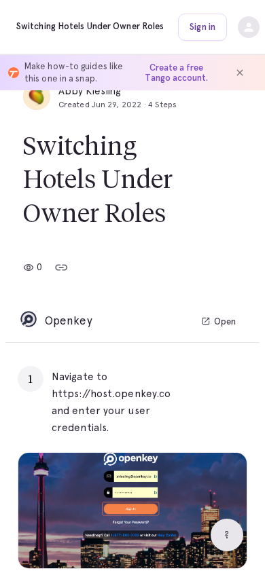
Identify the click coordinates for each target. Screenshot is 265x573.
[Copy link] (61, 267)
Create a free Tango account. (176, 72)
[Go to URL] (208, 376)
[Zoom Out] (189, 541)
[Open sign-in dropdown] (249, 27)
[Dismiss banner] (240, 72)
